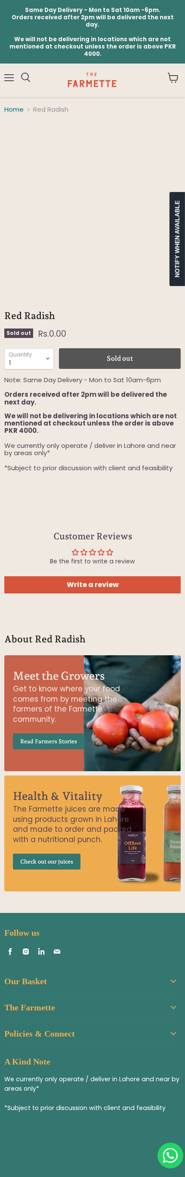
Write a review (93, 585)
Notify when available (177, 239)
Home (14, 109)
